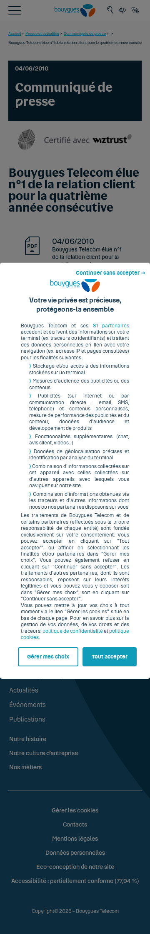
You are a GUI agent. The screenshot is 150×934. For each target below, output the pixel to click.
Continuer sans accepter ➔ (110, 273)
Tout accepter (110, 657)
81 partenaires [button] (111, 326)
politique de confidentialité (72, 631)
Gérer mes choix (48, 657)
